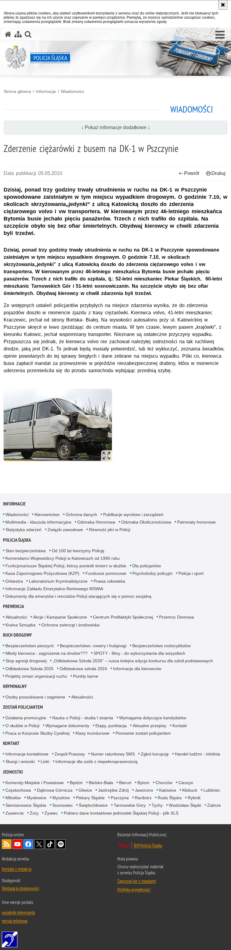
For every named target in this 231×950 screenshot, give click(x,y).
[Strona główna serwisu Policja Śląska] (8, 34)
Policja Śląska (17, 540)
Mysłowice (36, 797)
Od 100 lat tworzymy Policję (78, 550)
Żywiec (51, 813)
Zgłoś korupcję (155, 754)
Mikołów (13, 797)
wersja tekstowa (14, 921)
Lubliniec (211, 790)
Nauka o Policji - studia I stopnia (82, 717)
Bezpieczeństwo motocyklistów (161, 645)
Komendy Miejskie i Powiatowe (34, 782)
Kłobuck (189, 790)
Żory (34, 813)
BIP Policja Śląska (148, 845)
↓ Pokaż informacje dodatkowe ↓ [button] (115, 127)
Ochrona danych (81, 514)
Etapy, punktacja (111, 725)
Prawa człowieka (109, 581)
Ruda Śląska (170, 797)
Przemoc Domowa (176, 617)
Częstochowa (18, 790)
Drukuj (218, 173)
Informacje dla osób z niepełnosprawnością (96, 761)
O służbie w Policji (22, 725)
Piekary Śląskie (90, 797)
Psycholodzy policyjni (152, 573)
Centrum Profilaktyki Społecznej (123, 617)
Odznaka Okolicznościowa (146, 522)
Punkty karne (85, 676)
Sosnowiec (62, 805)
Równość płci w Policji (109, 529)
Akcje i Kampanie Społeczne (60, 617)
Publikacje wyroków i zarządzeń (133, 514)
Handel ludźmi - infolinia (197, 754)
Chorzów (164, 782)
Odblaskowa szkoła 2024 (83, 668)
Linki (45, 761)
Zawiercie (14, 813)
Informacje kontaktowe (26, 754)
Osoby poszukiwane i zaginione (35, 697)
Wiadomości (72, 91)
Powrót (191, 173)
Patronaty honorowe (196, 522)
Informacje (46, 91)
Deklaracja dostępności (20, 888)
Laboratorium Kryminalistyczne (58, 581)
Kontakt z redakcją (16, 869)
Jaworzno (144, 790)
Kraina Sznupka (20, 624)
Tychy (157, 805)
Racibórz (143, 797)
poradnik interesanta (18, 912)
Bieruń (125, 782)
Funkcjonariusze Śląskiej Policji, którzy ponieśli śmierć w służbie (65, 565)
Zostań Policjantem (23, 707)
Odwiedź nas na (17, 844)
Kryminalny (15, 686)
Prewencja (13, 606)
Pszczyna (120, 797)
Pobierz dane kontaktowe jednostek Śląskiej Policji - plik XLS (121, 813)
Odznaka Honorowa (96, 522)
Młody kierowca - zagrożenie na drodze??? (46, 653)
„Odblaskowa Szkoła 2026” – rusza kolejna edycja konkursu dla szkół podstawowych (133, 660)
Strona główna (17, 91)
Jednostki (13, 772)
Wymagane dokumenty (67, 725)
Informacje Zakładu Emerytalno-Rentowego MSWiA (54, 588)
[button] (220, 35)
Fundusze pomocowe (105, 573)
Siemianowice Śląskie (25, 805)
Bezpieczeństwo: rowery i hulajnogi (93, 645)
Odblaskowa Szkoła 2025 (29, 668)
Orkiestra (14, 581)
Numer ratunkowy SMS (113, 754)
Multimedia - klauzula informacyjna (38, 522)
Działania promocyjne (25, 717)
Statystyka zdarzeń (23, 529)
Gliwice (85, 790)
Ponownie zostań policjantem (143, 733)
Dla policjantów (146, 565)
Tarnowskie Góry (130, 805)
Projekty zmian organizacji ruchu (36, 676)
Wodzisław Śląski (185, 805)
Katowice (167, 790)
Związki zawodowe (65, 529)
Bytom (143, 782)
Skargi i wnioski (20, 761)
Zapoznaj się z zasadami (136, 881)
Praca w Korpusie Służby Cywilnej (37, 733)
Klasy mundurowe (92, 733)
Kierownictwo (47, 514)
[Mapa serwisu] (18, 34)
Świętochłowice (93, 805)
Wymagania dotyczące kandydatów (152, 717)
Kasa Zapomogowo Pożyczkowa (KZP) (42, 573)
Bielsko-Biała (101, 782)
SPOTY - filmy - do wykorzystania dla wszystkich (139, 653)
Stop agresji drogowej (26, 660)
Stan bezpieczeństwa (25, 550)
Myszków (61, 797)
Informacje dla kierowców (137, 668)
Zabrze (214, 805)
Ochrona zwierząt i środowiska (71, 624)
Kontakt (179, 725)
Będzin (76, 782)
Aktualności (16, 617)
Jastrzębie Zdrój (113, 790)
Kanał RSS (6, 844)
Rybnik (194, 797)
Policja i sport (191, 573)
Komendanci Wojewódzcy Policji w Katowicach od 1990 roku (62, 558)
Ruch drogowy (17, 635)
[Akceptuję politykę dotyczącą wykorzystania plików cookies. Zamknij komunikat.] (222, 5)
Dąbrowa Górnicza (54, 790)
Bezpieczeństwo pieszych (29, 645)
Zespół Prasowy (69, 754)
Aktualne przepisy (149, 725)
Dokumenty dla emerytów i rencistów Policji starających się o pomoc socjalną (78, 596)
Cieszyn (185, 782)
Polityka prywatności (133, 889)
